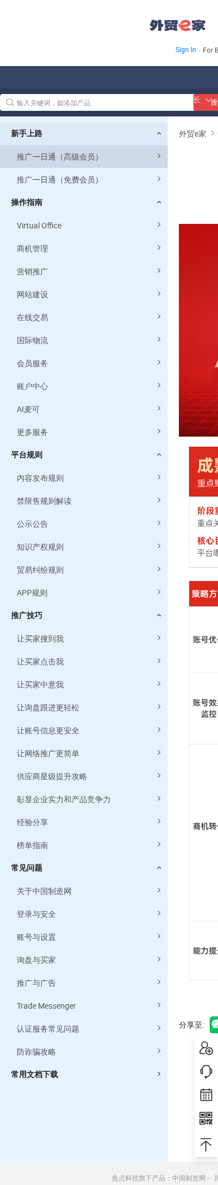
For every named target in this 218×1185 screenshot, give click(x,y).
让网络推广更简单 (48, 753)
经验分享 (32, 822)
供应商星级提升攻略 (52, 776)
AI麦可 (28, 409)
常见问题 (26, 867)
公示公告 (32, 523)
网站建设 (32, 294)
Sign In (186, 49)
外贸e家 (177, 25)
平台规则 (26, 454)
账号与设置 (36, 936)
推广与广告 (36, 982)
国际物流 (32, 340)
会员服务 (32, 363)
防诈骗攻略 (36, 1051)
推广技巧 (26, 615)
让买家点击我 (40, 661)
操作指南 (26, 202)
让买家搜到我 (40, 638)
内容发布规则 (40, 477)
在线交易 (32, 317)
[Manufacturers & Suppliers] (72, 22)
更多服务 (32, 432)
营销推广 (32, 271)
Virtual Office (39, 225)
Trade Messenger (46, 1005)
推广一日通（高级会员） (60, 156)
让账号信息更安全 (48, 730)
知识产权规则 (40, 546)
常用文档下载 (34, 1074)
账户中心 (32, 386)
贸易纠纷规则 (40, 569)
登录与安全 (36, 913)
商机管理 (32, 248)
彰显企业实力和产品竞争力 (64, 799)
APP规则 (32, 592)
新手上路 (26, 133)
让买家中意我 (40, 684)
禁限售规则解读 (44, 500)
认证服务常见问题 (48, 1028)
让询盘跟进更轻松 (48, 707)
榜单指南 (32, 845)
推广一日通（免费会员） (60, 179)
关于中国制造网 (44, 891)
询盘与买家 (36, 959)
